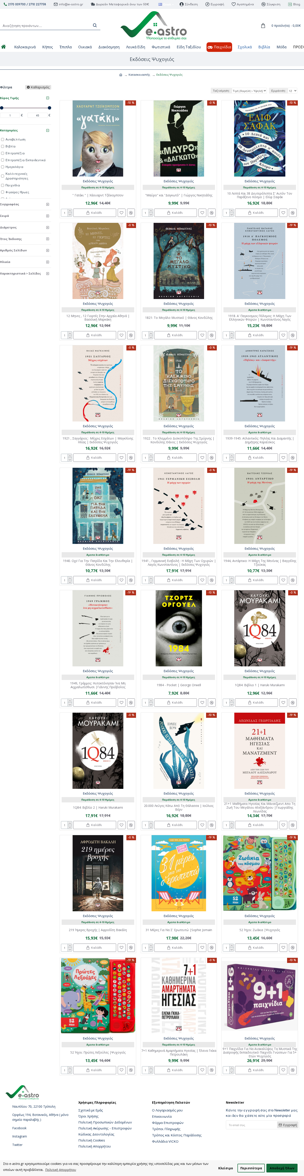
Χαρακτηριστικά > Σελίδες (20, 273)
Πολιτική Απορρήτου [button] (60, 1170)
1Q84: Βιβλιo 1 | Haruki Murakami (260, 685)
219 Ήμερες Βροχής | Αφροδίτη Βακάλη (98, 930)
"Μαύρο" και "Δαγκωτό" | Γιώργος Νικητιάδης (178, 195)
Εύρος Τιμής (9, 98)
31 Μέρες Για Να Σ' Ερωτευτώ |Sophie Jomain (179, 930)
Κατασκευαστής (139, 75)
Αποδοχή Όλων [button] (282, 1168)
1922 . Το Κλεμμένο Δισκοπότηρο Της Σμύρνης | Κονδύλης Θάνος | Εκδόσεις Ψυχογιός (178, 440)
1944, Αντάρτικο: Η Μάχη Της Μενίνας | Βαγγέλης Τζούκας (259, 563)
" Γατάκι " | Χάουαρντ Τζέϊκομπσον (98, 195)
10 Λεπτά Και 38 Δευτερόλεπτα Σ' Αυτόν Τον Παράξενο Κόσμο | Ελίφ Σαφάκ (259, 195)
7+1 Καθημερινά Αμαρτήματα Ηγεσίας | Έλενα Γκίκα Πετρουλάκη (178, 1052)
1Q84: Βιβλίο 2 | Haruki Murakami (98, 808)
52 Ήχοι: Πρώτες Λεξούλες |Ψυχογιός (98, 1052)
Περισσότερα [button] (251, 1168)
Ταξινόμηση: (221, 90)
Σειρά (4, 216)
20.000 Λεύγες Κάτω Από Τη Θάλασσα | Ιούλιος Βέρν (178, 808)
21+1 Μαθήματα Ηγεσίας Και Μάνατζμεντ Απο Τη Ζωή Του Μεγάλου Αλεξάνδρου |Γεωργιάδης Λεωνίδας (259, 807)
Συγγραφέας (9, 204)
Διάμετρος (8, 227)
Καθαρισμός (40, 87)
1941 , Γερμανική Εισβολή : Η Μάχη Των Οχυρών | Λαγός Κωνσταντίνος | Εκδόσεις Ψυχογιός (179, 563)
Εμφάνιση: (278, 90)
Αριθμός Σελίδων (13, 250)
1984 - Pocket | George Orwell (179, 685)
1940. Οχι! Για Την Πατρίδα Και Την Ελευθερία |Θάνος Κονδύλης (98, 563)
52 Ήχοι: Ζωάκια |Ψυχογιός (259, 930)
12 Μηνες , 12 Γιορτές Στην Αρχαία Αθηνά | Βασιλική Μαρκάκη (98, 318)
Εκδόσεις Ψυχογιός (98, 181)
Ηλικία (5, 262)
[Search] (94, 25)
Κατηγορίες (9, 130)
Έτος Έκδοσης (11, 239)
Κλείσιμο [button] (225, 1168)
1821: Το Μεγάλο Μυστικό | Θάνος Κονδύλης (179, 318)
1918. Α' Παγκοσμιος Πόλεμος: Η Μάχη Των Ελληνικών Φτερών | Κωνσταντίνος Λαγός (259, 318)
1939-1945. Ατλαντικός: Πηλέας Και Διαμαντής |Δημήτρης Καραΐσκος (259, 440)
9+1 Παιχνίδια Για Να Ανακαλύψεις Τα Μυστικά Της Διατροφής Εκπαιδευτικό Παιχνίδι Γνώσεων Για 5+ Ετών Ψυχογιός (260, 1052)
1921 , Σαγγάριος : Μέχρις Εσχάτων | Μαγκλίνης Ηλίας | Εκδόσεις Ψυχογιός (98, 440)
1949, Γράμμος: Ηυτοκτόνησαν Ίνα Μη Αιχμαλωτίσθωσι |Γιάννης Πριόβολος (98, 685)
